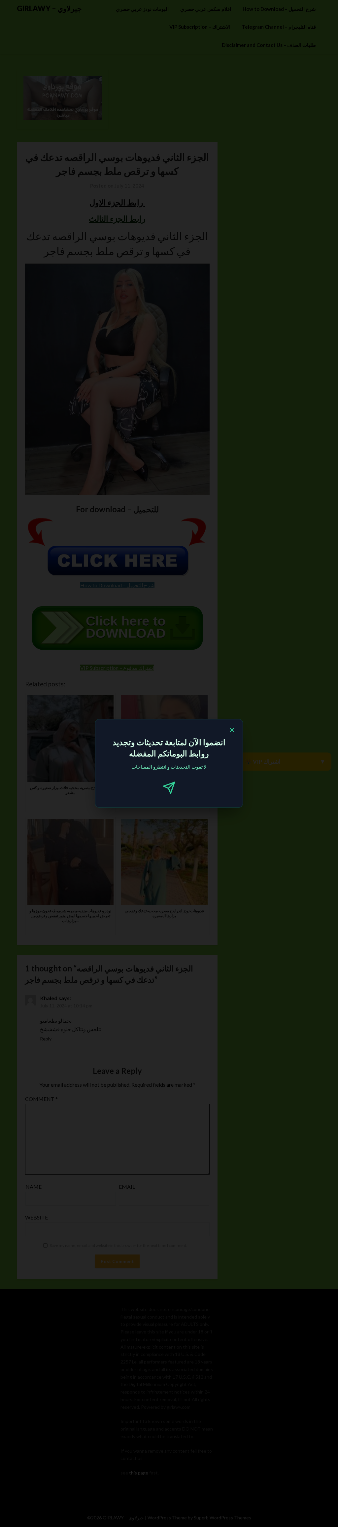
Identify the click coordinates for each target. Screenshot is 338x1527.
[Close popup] (232, 731)
